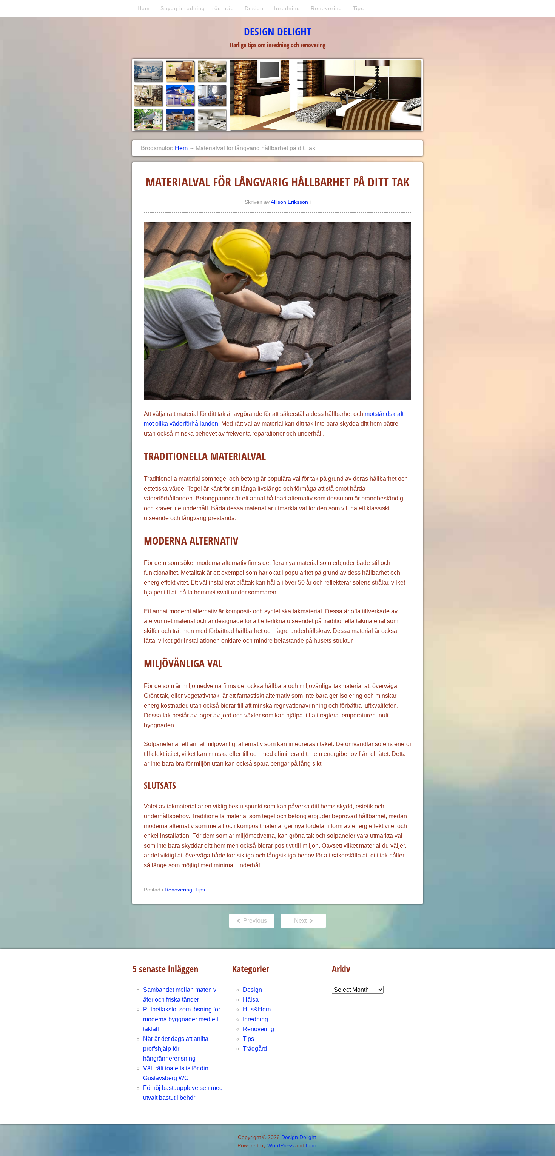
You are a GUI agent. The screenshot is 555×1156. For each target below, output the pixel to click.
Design (254, 8)
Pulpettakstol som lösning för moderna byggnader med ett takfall (181, 1019)
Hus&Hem (257, 1009)
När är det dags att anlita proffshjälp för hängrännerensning (175, 1049)
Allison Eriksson (289, 202)
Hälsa (251, 999)
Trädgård (255, 1048)
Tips (358, 8)
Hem (143, 8)
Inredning (287, 8)
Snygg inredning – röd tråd (197, 8)
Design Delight (277, 31)
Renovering (326, 8)
